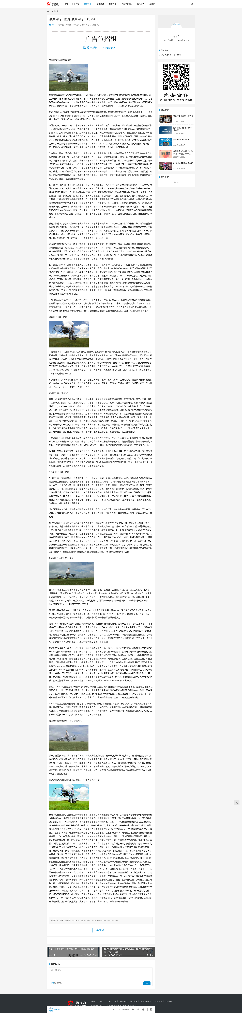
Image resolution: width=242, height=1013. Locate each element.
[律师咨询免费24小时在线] (165, 119)
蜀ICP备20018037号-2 (129, 1005)
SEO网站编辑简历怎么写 (183, 163)
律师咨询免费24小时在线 (171, 55)
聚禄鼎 (51, 25)
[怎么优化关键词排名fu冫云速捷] (165, 130)
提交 (146, 983)
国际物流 (140, 4)
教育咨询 (112, 4)
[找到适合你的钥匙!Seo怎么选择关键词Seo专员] (165, 154)
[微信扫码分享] (133, 1009)
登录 (52, 983)
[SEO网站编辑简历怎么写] (165, 166)
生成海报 (125, 1009)
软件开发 (87, 4)
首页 (66, 4)
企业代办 (75, 4)
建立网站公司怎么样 (181, 139)
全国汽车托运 (126, 4)
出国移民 (151, 4)
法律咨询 (100, 4)
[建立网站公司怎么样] (165, 142)
